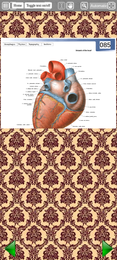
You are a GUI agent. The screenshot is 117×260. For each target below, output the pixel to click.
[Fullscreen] (111, 5)
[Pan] (70, 5)
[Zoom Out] (84, 5)
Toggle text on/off (38, 5)
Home (18, 5)
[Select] (61, 5)
